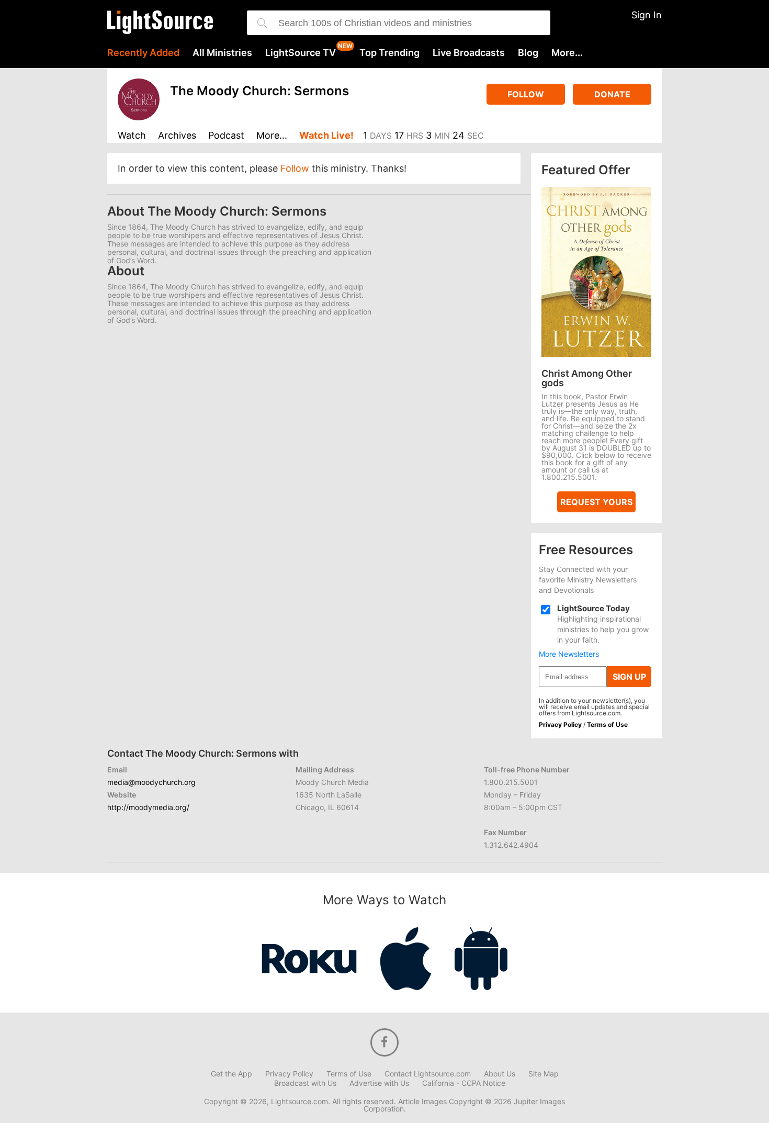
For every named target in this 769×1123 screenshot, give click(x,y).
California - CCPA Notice (463, 1083)
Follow (525, 94)
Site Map (543, 1073)
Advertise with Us (379, 1083)
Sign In (646, 14)
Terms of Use (607, 724)
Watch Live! (326, 136)
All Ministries (222, 53)
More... (567, 53)
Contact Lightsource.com (427, 1073)
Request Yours (596, 502)
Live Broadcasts (469, 53)
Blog (528, 53)
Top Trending (389, 53)
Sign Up (629, 676)
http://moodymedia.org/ (148, 807)
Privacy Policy (560, 724)
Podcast (226, 136)
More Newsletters (569, 654)
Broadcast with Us (305, 1083)
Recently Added (143, 53)
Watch (132, 136)
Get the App (231, 1073)
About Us (499, 1073)
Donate (612, 94)
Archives (177, 136)
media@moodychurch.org (151, 782)
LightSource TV (300, 53)
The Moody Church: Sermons (259, 90)
